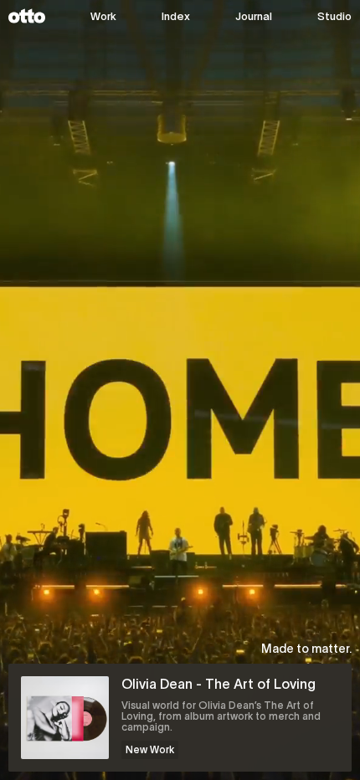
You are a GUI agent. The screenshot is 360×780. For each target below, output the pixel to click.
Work (103, 16)
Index (176, 16)
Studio (334, 16)
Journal (253, 16)
